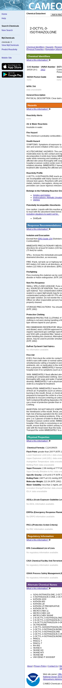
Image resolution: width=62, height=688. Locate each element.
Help (4, 18)
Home (4, 14)
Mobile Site (7, 58)
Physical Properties (35, 49)
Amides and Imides (41, 195)
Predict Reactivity (9, 49)
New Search (7, 30)
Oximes (36, 200)
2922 (43, 70)
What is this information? (37, 60)
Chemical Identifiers (35, 47)
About (29, 666)
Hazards (49, 47)
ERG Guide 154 (45, 239)
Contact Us (53, 666)
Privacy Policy (40, 666)
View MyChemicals (10, 45)
